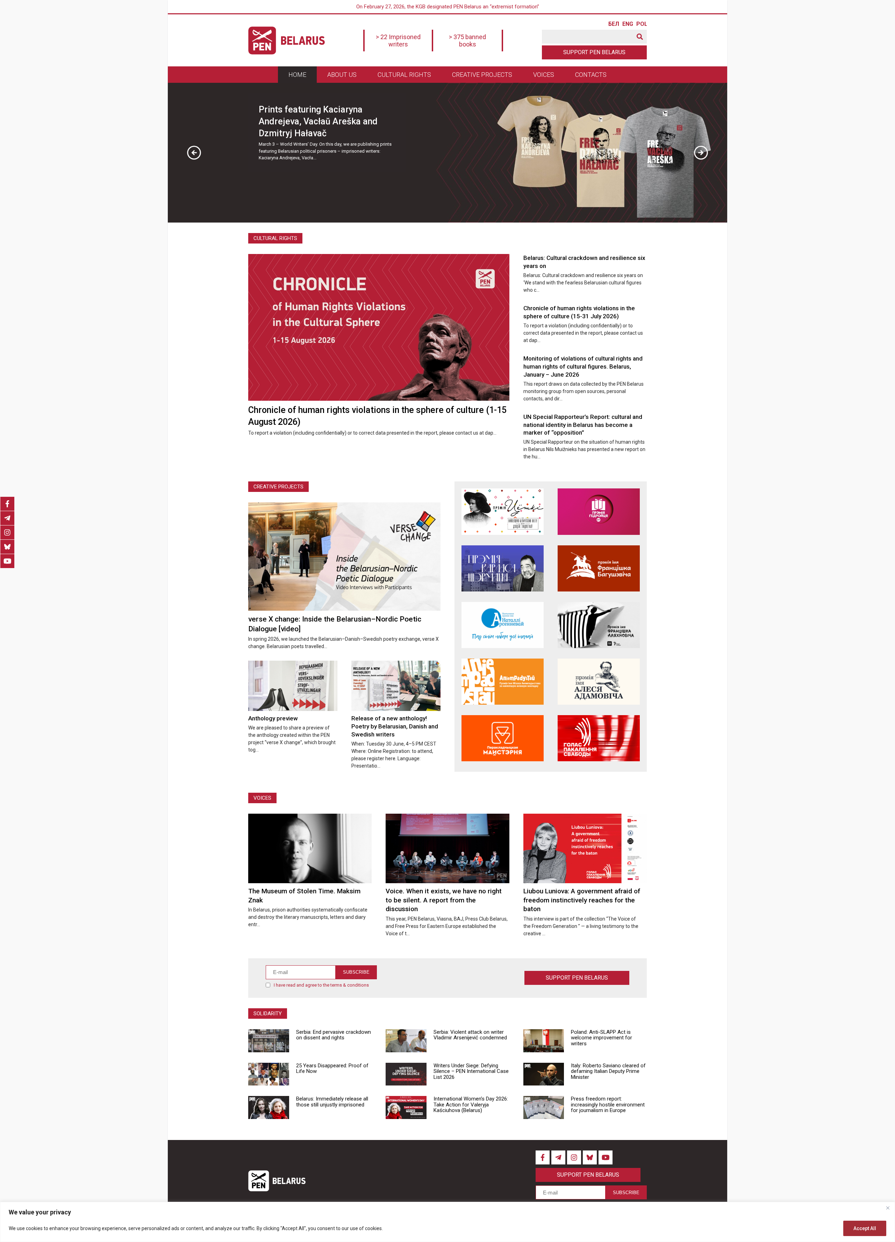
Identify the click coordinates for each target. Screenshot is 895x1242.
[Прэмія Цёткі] (502, 511)
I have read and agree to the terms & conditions (321, 985)
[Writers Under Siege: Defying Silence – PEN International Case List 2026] (406, 1074)
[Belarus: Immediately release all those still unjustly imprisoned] (268, 1107)
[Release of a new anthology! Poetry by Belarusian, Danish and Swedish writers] (396, 686)
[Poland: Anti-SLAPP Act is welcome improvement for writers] (543, 1040)
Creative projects (482, 74)
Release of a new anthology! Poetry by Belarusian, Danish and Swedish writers (394, 726)
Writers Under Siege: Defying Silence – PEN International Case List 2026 (471, 1071)
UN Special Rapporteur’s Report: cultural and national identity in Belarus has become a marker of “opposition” (582, 424)
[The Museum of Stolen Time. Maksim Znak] (310, 848)
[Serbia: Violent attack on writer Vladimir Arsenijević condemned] (406, 1040)
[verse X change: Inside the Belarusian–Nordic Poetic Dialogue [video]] (344, 556)
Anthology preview (273, 718)
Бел (613, 24)
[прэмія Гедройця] (599, 511)
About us (342, 74)
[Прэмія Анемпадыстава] (502, 682)
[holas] (599, 738)
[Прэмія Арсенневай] (502, 625)
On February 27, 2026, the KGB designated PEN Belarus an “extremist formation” (447, 6)
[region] (447, 1222)
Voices (543, 74)
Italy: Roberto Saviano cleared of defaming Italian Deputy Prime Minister (608, 1071)
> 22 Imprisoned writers (398, 40)
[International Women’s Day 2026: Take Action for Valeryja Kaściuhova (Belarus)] (406, 1107)
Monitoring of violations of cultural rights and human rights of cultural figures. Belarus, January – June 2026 (583, 366)
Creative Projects (278, 487)
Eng (627, 24)
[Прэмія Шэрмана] (502, 568)
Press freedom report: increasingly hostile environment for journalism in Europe (608, 1104)
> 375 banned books (467, 40)
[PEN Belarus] (286, 41)
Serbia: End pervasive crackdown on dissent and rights (333, 1035)
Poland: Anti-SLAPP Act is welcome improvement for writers (601, 1038)
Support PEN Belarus (594, 52)
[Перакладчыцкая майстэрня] (502, 738)
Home (297, 74)
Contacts (591, 74)
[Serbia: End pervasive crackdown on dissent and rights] (268, 1040)
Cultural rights (404, 74)
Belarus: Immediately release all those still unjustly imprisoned (332, 1102)
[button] (194, 152)
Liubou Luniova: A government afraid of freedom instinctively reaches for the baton (581, 900)
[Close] (887, 1208)
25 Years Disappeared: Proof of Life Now (332, 1068)
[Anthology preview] (292, 686)
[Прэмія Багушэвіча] (599, 568)
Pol (641, 24)
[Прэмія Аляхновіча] (599, 625)
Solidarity (267, 1013)
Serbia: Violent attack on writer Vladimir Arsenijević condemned (470, 1035)
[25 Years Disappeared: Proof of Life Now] (268, 1074)
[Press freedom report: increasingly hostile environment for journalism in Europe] (543, 1107)
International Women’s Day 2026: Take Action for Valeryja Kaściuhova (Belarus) (471, 1104)
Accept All (864, 1228)
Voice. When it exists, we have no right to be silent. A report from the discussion (444, 900)
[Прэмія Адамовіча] (599, 682)
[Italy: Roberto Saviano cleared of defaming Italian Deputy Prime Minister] (543, 1074)
